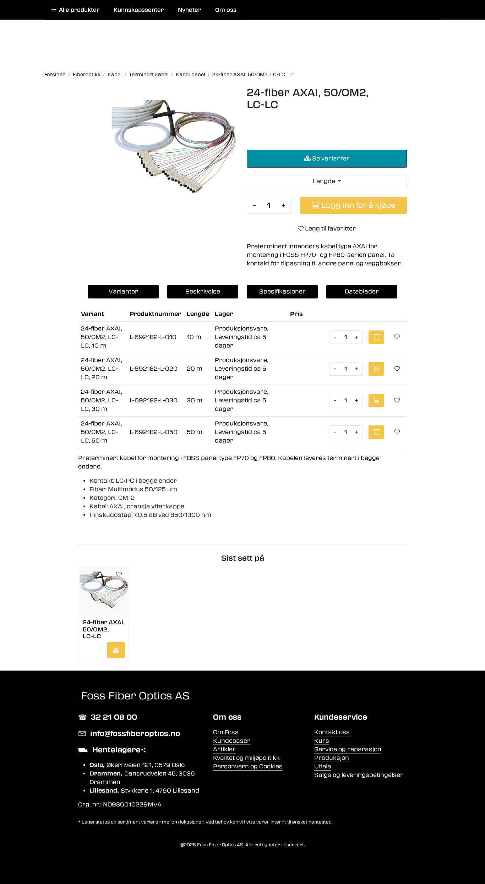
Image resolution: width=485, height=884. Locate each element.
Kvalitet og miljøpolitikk (246, 758)
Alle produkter (77, 10)
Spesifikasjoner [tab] (282, 291)
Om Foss (226, 732)
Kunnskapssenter (139, 10)
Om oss (225, 10)
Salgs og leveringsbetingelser (358, 775)
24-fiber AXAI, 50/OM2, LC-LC (104, 629)
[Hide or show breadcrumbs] (291, 74)
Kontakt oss (332, 732)
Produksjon (331, 758)
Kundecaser (231, 740)
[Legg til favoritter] (397, 337)
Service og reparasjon (347, 749)
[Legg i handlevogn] (116, 650)
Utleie (322, 766)
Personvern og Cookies (248, 766)
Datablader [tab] (362, 291)
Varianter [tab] (123, 291)
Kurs (321, 740)
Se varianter (330, 158)
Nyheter (189, 10)
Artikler (224, 749)
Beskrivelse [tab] (202, 291)
